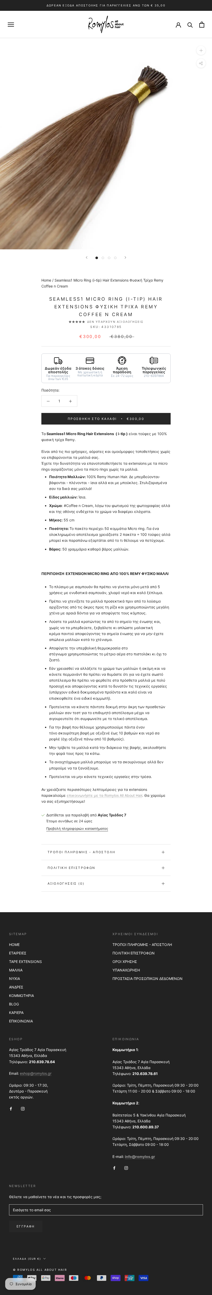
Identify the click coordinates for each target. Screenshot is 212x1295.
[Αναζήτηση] (190, 24)
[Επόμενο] (125, 257)
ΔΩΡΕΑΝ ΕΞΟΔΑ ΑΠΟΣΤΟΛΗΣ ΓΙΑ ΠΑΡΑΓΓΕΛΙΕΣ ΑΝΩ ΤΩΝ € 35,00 (106, 5)
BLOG (14, 1004)
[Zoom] (201, 50)
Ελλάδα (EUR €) (27, 1258)
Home (46, 280)
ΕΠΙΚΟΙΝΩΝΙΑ (21, 1021)
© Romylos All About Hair (40, 1270)
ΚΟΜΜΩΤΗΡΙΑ (21, 995)
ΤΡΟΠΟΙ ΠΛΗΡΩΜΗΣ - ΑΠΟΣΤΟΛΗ (142, 944)
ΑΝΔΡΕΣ (16, 987)
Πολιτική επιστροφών (71, 868)
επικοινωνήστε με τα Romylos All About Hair (104, 795)
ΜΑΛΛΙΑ (15, 970)
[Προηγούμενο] (86, 257)
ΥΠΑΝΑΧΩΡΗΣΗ (126, 970)
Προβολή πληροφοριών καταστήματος (77, 828)
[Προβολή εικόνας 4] (115, 258)
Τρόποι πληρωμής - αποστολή (81, 852)
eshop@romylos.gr (35, 1073)
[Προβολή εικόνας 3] (109, 258)
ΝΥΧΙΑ (14, 978)
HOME (14, 944)
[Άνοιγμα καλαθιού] (201, 25)
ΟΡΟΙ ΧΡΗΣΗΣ (124, 961)
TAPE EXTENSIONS (25, 961)
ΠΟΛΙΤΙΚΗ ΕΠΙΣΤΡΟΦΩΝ (133, 953)
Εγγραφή (26, 1226)
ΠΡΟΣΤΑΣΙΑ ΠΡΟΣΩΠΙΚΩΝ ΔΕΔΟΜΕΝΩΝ (147, 978)
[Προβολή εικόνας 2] (103, 258)
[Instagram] (23, 1108)
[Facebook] (11, 1108)
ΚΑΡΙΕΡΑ (16, 1012)
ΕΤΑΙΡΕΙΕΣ (17, 953)
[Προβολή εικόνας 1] (96, 258)
